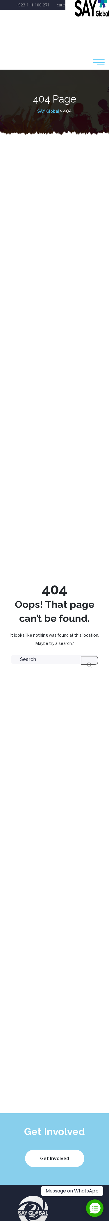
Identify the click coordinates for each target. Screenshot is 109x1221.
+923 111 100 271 (33, 5)
